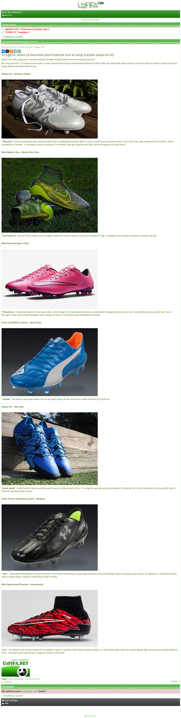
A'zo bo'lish (94, 20)
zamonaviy (29, 679)
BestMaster (29, 47)
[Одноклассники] (11, 51)
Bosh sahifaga (11, 700)
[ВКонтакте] (3, 51)
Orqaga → (175, 681)
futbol (68, 312)
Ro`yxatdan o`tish (29, 691)
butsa (37, 679)
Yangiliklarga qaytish (13, 37)
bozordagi (18, 679)
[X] (7, 51)
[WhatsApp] (19, 51)
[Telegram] (15, 51)
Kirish (84, 20)
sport (10, 679)
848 (6, 703)
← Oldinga (6, 682)
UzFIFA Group (91, 716)
